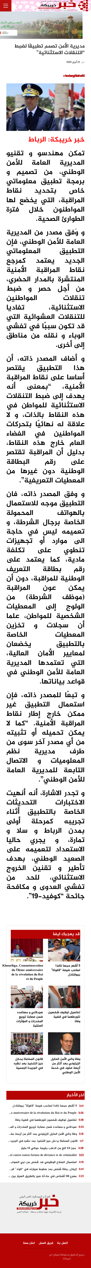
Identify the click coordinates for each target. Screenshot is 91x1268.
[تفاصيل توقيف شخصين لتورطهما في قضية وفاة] (64, 997)
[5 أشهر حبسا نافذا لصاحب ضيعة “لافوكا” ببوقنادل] (64, 950)
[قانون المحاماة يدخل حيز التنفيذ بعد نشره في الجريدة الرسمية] (27, 1043)
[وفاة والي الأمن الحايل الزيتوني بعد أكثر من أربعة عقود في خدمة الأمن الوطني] (64, 1043)
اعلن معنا (29, 1243)
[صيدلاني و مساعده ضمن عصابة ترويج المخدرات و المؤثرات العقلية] (27, 997)
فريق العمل (46, 1243)
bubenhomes (75, 76)
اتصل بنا (62, 1243)
